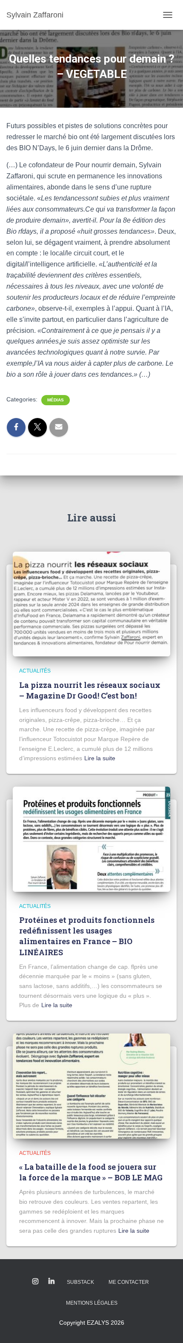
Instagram (35, 1281)
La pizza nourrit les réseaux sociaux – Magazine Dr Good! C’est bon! (89, 690)
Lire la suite (99, 758)
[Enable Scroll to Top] (166, 1326)
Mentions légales (91, 1303)
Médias (55, 400)
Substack (80, 1282)
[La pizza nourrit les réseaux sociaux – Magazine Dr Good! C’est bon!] (91, 603)
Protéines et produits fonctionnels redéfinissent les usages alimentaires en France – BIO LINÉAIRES (86, 936)
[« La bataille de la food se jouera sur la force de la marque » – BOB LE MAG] (91, 1085)
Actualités (35, 671)
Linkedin (51, 1281)
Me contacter (129, 1282)
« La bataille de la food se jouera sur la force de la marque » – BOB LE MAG (91, 1172)
